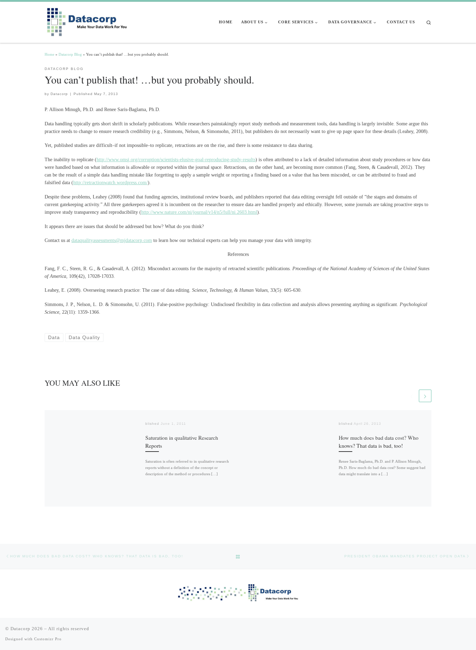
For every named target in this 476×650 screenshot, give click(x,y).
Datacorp (59, 94)
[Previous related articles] (411, 396)
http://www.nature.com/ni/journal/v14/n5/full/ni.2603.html (199, 212)
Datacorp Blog (70, 54)
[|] (88, 21)
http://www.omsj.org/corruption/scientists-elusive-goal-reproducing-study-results (176, 159)
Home (49, 54)
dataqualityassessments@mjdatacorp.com (111, 240)
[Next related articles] (425, 396)
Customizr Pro (48, 639)
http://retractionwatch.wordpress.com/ (110, 182)
